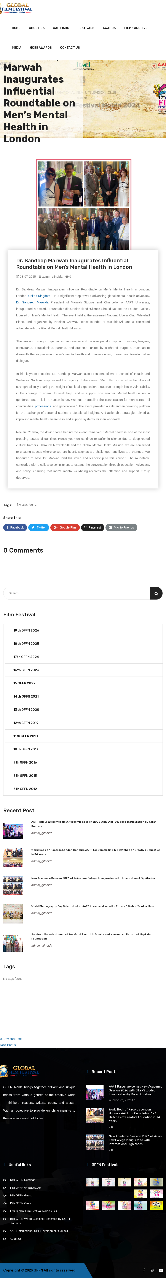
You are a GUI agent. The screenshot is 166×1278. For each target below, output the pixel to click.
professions (43, 406)
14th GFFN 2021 (26, 696)
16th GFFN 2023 (26, 670)
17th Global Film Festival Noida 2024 (33, 1211)
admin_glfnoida (51, 276)
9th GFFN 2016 (25, 762)
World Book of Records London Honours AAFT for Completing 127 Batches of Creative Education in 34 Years (134, 1115)
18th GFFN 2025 (26, 644)
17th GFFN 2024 (26, 657)
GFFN (38, 1270)
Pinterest (95, 527)
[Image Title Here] (92, 1182)
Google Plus (68, 527)
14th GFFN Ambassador (25, 1187)
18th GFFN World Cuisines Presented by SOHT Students (40, 1221)
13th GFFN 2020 (26, 710)
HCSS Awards (41, 48)
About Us (37, 28)
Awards (109, 28)
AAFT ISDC (61, 28)
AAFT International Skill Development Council (39, 1231)
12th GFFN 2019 (25, 723)
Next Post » (8, 1045)
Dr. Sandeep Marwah (32, 302)
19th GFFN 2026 (26, 630)
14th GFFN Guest (21, 1195)
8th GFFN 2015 (25, 776)
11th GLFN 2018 (25, 736)
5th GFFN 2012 (25, 789)
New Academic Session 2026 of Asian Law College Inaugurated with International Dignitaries (93, 878)
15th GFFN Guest (21, 1203)
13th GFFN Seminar (22, 1179)
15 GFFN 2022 (24, 683)
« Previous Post (11, 1039)
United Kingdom (39, 296)
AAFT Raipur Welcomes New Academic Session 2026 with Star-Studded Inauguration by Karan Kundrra (135, 1090)
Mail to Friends (124, 527)
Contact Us (70, 48)
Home (16, 28)
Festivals (86, 28)
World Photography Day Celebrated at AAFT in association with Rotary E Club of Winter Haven (93, 906)
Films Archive (135, 28)
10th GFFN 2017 (25, 749)
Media (16, 48)
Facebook (17, 527)
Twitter (41, 527)
